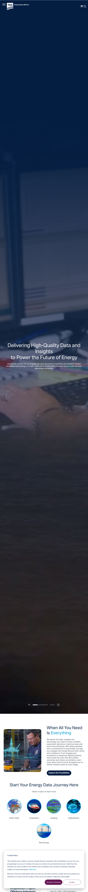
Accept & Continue (53, 882)
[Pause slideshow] (58, 705)
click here (32, 869)
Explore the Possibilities (59, 773)
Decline (72, 882)
